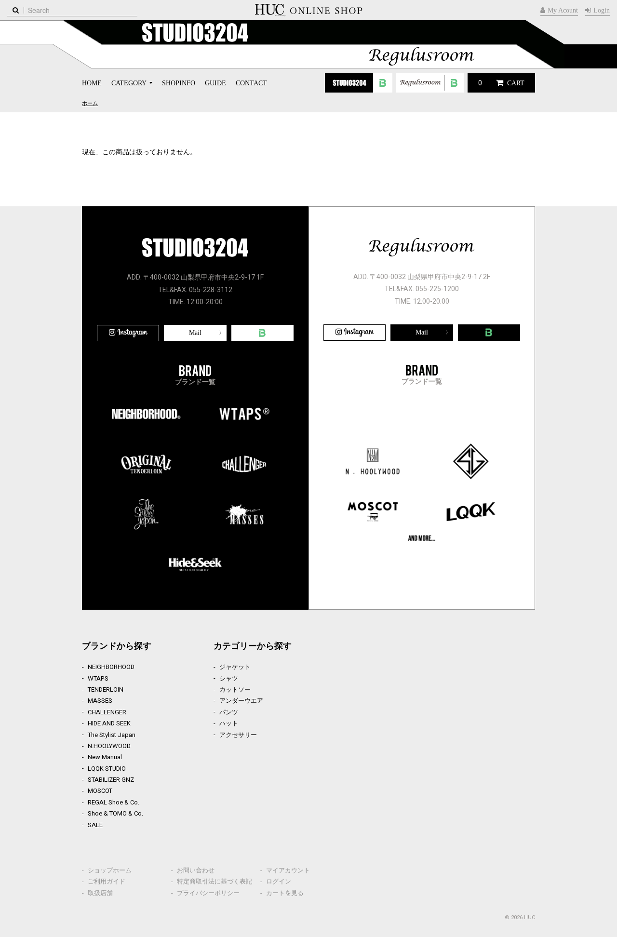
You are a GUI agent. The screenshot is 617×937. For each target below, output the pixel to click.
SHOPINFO (178, 83)
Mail (195, 332)
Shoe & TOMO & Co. (115, 813)
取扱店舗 (100, 892)
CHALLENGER (107, 712)
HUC (529, 917)
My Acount (563, 10)
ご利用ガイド (106, 881)
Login (601, 10)
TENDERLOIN (105, 689)
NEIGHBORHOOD (111, 666)
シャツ (228, 678)
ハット (228, 723)
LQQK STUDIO (107, 768)
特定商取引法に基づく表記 (214, 881)
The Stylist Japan (111, 734)
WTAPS (98, 678)
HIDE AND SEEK (109, 723)
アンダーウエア (241, 700)
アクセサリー (238, 734)
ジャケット (235, 666)
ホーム (90, 103)
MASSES (100, 700)
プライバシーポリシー (208, 892)
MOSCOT (100, 790)
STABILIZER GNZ (111, 779)
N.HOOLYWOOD (109, 745)
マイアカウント (288, 870)
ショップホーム (110, 870)
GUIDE (215, 83)
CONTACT (251, 83)
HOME (92, 83)
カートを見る (285, 892)
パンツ (228, 712)
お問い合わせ (196, 870)
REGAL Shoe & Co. (113, 802)
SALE (95, 825)
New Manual (105, 757)
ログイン (278, 881)
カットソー (235, 689)
